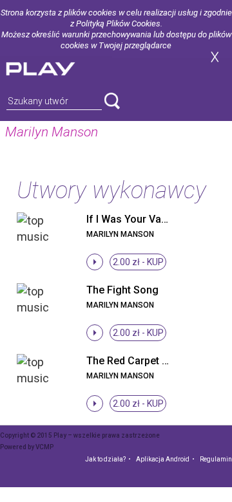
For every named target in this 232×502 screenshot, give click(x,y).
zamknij (214, 56)
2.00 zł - (138, 262)
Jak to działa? (105, 459)
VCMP (44, 447)
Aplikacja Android (162, 459)
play (56, 67)
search (112, 101)
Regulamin (216, 459)
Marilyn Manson (120, 234)
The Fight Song (122, 290)
